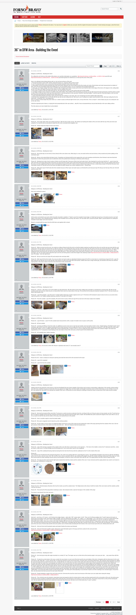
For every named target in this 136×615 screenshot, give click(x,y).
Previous (98, 602)
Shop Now (24, 17)
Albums (33, 17)
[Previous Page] (112, 66)
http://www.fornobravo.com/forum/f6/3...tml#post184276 (105, 252)
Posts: (20, 85)
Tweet (22, 90)
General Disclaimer (106, 608)
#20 (119, 211)
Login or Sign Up (117, 1)
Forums (16, 17)
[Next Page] (114, 66)
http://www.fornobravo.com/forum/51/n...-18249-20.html (44, 77)
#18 (119, 148)
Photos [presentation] (34, 63)
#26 (119, 408)
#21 (119, 242)
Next (118, 602)
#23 (119, 315)
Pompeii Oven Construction (46, 20)
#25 (119, 382)
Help (39, 17)
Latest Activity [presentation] (25, 63)
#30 (119, 550)
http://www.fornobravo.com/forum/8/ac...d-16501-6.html (91, 76)
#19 (119, 186)
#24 (119, 352)
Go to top (117, 608)
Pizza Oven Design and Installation (30, 20)
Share (22, 88)
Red (18, 608)
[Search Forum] (121, 9)
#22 (119, 284)
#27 (119, 441)
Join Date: (18, 84)
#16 (119, 71)
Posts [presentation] (17, 63)
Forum (19, 20)
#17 (119, 116)
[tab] (17, 63)
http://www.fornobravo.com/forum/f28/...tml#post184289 (45, 530)
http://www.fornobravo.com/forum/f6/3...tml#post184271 (45, 574)
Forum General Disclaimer (22, 56)
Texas (21, 78)
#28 (119, 480)
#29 (119, 512)
